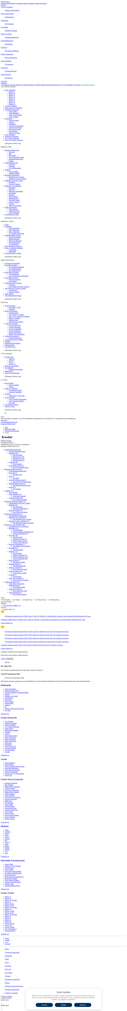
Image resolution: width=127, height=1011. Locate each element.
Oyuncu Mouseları (14, 327)
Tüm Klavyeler (17, 537)
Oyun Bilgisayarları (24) (16, 466)
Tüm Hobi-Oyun (10, 347)
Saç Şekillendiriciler (15, 269)
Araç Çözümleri (10, 397)
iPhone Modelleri (10, 725)
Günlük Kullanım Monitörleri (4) (23, 532)
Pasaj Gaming (9, 701)
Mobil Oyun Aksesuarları (17, 334)
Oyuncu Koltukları (15, 331)
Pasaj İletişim (9, 698)
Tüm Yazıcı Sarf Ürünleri (20, 580)
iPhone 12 (12, 101)
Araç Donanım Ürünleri (16, 401)
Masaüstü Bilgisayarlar (12, 150)
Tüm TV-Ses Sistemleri (12, 373)
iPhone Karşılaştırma (11, 772)
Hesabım (10, 7)
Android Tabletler (14, 173)
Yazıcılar (11, 204)
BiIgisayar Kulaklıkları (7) (17, 544)
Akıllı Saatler (13, 111)
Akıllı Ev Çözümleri (11, 388)
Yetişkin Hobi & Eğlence (12, 343)
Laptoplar (12, 166)
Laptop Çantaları (14, 202)
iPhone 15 (12, 95)
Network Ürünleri (14, 184)
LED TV (11, 360)
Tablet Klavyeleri (14, 211)
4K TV (11, 362)
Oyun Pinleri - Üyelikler (16, 315)
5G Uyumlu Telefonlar (12, 138)
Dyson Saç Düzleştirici (12, 790)
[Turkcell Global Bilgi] (63, 979)
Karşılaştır (10, 659)
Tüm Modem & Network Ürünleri (19, 503)
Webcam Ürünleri (14, 200)
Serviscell (12, 403)
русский (7, 944)
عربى (6, 942)
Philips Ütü (8, 801)
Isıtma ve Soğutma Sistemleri (14, 248)
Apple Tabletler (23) (15, 494)
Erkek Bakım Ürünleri (12, 272)
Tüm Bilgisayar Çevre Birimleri (19, 526)
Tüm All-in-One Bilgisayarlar (22, 482)
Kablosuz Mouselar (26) (20, 557)
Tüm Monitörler (18, 530)
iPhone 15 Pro (9, 906)
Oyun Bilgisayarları (15, 168)
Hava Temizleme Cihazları (13, 246)
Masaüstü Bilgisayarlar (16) (13, 469)
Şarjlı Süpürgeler (14, 230)
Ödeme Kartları (9, 345)
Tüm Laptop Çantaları (20, 573)
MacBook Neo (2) (18, 460)
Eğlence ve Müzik (14, 318)
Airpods (7, 752)
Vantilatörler (12, 250)
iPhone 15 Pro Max (11, 907)
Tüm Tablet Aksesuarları (16, 584)
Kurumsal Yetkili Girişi (8, 424)
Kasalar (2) (12, 487)
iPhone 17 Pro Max (11, 900)
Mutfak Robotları (14, 239)
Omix (6, 844)
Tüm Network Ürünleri (20, 512)
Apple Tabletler (13, 172)
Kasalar (11, 161)
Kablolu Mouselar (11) (20, 555)
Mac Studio (12, 155)
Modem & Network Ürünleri (14, 180)
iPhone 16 (12, 93)
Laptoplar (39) (13, 462)
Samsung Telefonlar (11, 783)
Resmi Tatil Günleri (11, 878)
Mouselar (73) (13, 551)
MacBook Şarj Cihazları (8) (17, 517)
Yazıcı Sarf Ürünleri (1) (16, 578)
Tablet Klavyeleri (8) (15, 589)
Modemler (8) (13, 505)
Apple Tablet (9, 804)
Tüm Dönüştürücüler (19, 566)
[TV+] (63, 963)
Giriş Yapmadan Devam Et (9, 422)
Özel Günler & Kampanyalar (13, 860)
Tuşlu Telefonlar (10, 135)
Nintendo (12, 309)
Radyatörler (12, 251)
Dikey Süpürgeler (14, 232)
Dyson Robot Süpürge (12, 815)
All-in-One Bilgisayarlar (16, 157)
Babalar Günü (9, 884)
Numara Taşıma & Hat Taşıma (14, 708)
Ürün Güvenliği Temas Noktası (14, 766)
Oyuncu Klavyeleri (15, 325)
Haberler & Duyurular (12, 691)
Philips (7, 846)
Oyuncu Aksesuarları (11, 323)
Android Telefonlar (11, 106)
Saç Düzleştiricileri (15, 270)
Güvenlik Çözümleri (15, 392)
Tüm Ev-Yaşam (10, 406)
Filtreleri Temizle (6, 441)
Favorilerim (19, 3)
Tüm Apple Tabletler (19, 496)
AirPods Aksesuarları (15, 127)
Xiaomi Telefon (10, 806)
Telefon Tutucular (14, 133)
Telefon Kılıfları (14, 120)
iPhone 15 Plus (9, 904)
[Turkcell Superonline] (63, 952)
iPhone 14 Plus (9, 911)
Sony (6, 853)
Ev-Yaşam (77, 85)
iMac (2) (11, 476)
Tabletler (7, 170)
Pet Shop (7, 394)
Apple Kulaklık (9, 795)
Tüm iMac (16, 478)
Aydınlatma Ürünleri (15, 390)
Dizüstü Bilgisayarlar (11, 163)
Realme (7, 848)
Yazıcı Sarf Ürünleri (15, 205)
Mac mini (12, 152)
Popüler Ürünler (7, 893)
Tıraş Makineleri (14, 274)
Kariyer (7, 694)
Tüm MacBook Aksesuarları (17, 516)
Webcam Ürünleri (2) (15, 567)
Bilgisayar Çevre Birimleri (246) (15, 525)
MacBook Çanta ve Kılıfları (17, 179)
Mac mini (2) (13, 473)
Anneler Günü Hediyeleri (13, 882)
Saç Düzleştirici (10, 750)
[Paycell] (63, 969)
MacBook (12, 164)
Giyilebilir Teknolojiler (12, 110)
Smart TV (12, 359)
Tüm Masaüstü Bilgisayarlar (17, 471)
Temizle (3, 659)
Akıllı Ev (8, 705)
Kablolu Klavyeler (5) (19, 539)
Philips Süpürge (10, 794)
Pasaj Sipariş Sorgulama (12, 770)
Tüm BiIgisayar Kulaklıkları (21, 546)
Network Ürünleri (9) (15, 510)
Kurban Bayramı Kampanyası (14, 877)
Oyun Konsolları (10, 306)
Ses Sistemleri (9, 368)
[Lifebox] (63, 966)
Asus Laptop (9, 812)
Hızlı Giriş (4, 420)
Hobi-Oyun (57, 85)
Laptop (7, 734)
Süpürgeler (8, 226)
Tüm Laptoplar (17, 464)
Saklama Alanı (13, 320)
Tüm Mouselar (17, 553)
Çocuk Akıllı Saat (10, 746)
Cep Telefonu (9, 721)
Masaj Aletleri (9, 294)
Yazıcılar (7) (12, 575)
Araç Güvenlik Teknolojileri (17, 399)
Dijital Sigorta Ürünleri (16, 322)
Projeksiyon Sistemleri (12, 366)
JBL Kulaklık (9, 785)
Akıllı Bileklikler (14, 113)
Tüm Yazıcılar (17, 576)
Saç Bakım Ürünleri (11, 265)
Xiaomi (7, 849)
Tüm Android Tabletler (20, 500)
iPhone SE (12, 104)
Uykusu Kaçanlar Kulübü (13, 871)
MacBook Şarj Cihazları (16, 177)
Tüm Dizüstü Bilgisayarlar (17, 451)
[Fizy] (63, 949)
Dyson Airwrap (9, 923)
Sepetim (4, 83)
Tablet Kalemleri (14, 213)
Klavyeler (12, 189)
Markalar (12, 3)
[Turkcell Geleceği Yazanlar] (63, 986)
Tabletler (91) (9, 491)
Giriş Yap (4, 7)
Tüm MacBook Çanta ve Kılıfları (23, 523)
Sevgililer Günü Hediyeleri (13, 873)
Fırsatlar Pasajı (9, 868)
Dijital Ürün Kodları (11, 311)
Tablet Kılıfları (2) (14, 585)
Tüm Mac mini (17, 475)
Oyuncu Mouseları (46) (20, 559)
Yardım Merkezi (10, 763)
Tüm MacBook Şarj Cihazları (22, 519)
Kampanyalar (5, 3)
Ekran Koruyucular (15, 129)
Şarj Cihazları (13, 131)
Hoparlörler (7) (13, 548)
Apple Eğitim (9, 864)
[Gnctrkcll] (63, 973)
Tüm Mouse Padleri (19, 562)
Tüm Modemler (18, 507)
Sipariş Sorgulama (29, 3)
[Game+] (63, 976)
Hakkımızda (6, 685)
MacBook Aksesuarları (12, 175)
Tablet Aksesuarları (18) (12, 582)
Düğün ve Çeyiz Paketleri (13, 866)
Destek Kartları (13, 313)
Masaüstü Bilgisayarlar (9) (17, 483)
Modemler (12, 182)
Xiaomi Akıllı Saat (10, 808)
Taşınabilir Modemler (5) (20, 508)
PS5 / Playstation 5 (11, 929)
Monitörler (12, 188)
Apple (7, 830)
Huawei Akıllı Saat (11, 799)
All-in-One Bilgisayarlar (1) (17, 480)
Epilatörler (12, 285)
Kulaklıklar (12, 124)
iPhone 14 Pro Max (11, 914)
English (7, 940)
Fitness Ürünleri (14, 385)
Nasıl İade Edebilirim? (12, 768)
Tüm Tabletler (13, 492)
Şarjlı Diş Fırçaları (14, 279)
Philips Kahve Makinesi (12, 787)
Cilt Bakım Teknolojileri (12, 263)
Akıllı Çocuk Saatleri (15, 115)
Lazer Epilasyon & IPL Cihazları (19, 287)
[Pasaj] (3, 5)
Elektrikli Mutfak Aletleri (12, 235)
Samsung (8, 832)
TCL (6, 851)
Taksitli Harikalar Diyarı (12, 886)
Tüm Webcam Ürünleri (20, 569)
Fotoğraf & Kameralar (12, 336)
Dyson (7, 833)
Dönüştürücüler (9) (15, 564)
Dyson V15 (8, 925)
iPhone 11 (12, 102)
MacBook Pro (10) (19, 458)
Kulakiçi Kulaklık (10, 748)
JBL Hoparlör (9, 803)
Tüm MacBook (17, 455)
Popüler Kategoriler (9, 718)
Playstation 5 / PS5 (15, 307)
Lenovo (7, 842)
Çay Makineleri (13, 244)
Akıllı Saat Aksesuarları (16, 126)
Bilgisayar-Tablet (21, 85)
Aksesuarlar (8, 118)
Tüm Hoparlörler (18, 550)
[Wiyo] (63, 983)
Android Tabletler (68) (16, 498)
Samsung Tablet (10, 788)
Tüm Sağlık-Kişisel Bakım (13, 295)
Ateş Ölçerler (13, 290)
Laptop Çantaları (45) (15, 571)
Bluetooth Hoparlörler (16, 369)
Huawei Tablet (9, 813)
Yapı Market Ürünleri (11, 404)
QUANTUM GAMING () (12, 605)
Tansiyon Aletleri (14, 292)
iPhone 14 (12, 97)
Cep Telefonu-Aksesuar (8, 85)
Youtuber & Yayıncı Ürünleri (14, 340)
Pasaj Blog (43, 3)
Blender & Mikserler (15, 241)
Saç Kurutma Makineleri (16, 267)
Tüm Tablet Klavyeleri (20, 591)
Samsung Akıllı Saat (11, 810)
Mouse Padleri (13, 197)
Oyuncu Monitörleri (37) (20, 533)
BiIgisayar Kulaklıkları (16, 191)
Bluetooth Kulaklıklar (11, 730)
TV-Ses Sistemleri (67, 85)
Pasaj (6, 427)
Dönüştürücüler (13, 198)
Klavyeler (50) (13, 535)
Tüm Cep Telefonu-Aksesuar (14, 140)
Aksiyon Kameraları (15, 338)
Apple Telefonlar (10, 90)
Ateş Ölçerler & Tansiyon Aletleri (15, 288)
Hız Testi (7, 710)
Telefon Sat (8, 775)
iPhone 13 (12, 99)
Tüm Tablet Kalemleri (19, 594)
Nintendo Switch (10, 931)
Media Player (9, 371)
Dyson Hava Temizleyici (12, 797)
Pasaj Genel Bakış (10, 689)
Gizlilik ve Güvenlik (11, 696)
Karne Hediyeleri (10, 875)
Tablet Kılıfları (13, 209)
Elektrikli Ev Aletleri (33, 85)
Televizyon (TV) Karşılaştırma (14, 773)
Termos (11, 387)
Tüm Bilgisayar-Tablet (12, 214)
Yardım (37, 3)
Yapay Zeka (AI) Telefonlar (13, 108)
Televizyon (8, 743)
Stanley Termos (9, 819)
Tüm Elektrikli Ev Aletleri (13, 253)
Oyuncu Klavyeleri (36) (20, 542)
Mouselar (12, 195)
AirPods (11, 122)
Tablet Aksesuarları (11, 207)
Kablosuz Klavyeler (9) (20, 541)
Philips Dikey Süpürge (12, 792)
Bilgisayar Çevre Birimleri (13, 186)
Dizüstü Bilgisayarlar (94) (13, 449)
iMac (10, 154)
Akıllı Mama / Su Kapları (17, 396)
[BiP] (63, 959)
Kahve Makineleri (14, 242)
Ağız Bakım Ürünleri (11, 278)
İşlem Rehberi (9, 764)
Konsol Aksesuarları (15, 332)
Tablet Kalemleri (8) (15, 592)
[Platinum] (63, 956)
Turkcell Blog (9, 703)
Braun (7, 835)
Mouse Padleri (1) (14, 560)
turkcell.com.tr (5, 1)
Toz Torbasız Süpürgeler (16, 233)
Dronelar (7, 341)
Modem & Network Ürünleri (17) (15, 501)
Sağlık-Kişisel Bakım (47, 85)
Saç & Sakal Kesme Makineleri (18, 276)
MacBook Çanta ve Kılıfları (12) (19, 521)
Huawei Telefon (10, 817)
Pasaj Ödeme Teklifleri (12, 880)
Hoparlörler (12, 193)
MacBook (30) (13, 453)
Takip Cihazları (13, 117)
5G (6, 707)
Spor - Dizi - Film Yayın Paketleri (19, 316)
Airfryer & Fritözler (15, 237)
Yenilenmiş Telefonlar (11, 136)
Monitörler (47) (13, 528)
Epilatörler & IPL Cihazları (13, 283)
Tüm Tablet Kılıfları (19, 587)
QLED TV (12, 364)
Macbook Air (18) (18, 457)
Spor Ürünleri (9, 383)
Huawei (7, 839)
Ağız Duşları (13, 281)
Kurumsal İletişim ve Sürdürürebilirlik (16, 692)
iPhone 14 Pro (9, 913)
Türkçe (7, 938)
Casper (7, 837)
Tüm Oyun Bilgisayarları (20, 467)
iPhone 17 (12, 92)
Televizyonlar (9, 357)
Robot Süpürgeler (14, 228)
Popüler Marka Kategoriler (12, 779)
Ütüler (7, 225)
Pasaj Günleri (9, 869)
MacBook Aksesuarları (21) (13, 514)
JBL (6, 840)
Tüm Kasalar (17, 489)
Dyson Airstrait (9, 927)
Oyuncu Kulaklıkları (15, 329)
